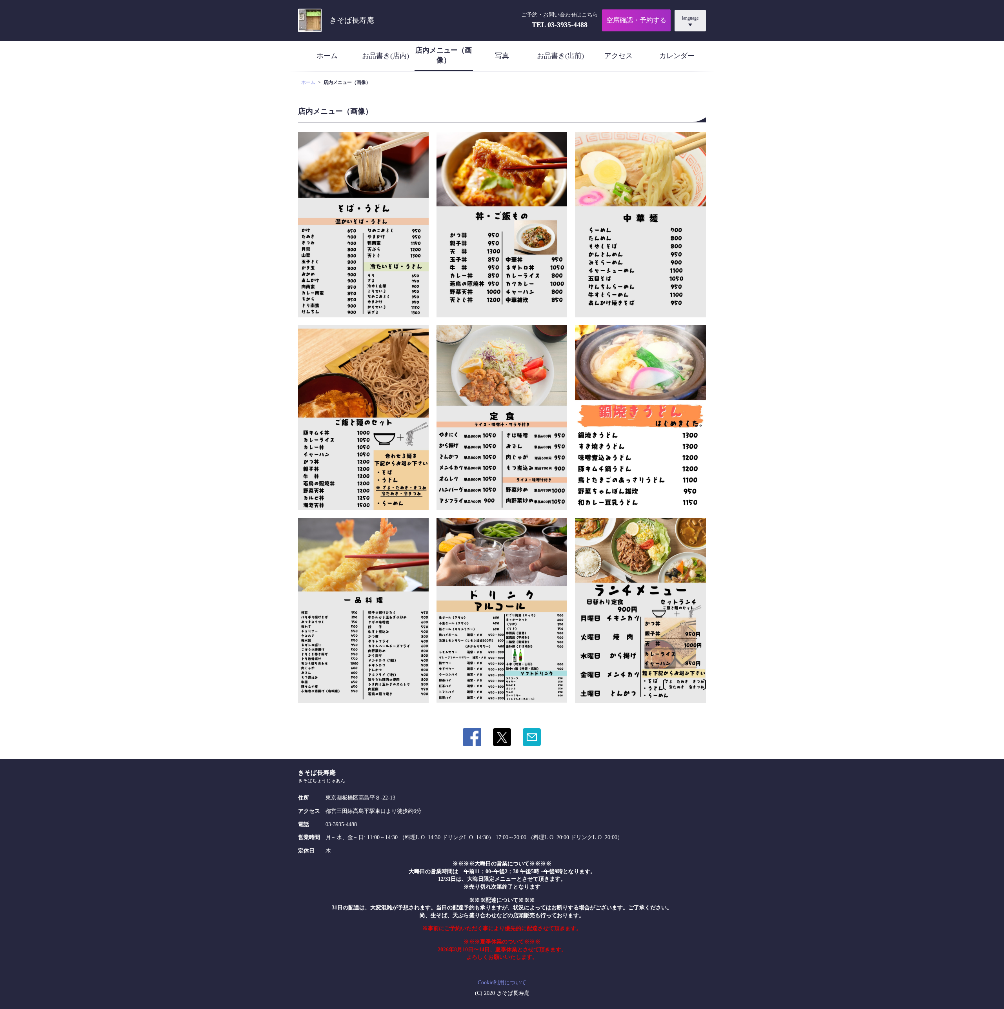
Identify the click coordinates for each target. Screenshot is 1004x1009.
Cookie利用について (502, 982)
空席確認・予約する (636, 20)
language (690, 18)
